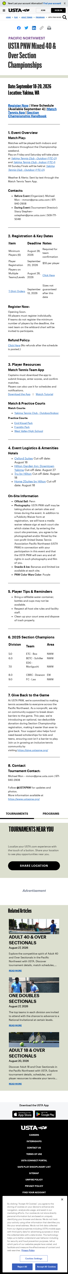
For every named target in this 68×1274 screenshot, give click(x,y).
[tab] (17, 815)
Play (16, 17)
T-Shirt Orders (17, 291)
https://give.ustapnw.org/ (32, 750)
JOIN (43, 10)
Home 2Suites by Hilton (30, 481)
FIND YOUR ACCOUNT (34, 1192)
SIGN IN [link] (58, 10)
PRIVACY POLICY (34, 1186)
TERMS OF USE (34, 1154)
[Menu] (4, 10)
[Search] (64, 17)
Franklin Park (22, 427)
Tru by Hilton (23, 473)
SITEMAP (34, 1173)
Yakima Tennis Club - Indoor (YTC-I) (34, 162)
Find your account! (52, 3)
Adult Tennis (26, 17)
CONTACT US (34, 1148)
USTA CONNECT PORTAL (34, 1160)
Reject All (22, 1267)
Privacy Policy (28, 1250)
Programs (40, 17)
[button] (65, 3)
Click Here (49, 275)
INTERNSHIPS (34, 1141)
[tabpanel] (34, 850)
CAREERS (34, 1135)
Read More (15, 970)
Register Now (18, 105)
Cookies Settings (33, 1258)
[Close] (62, 1199)
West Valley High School (28, 431)
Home (8, 17)
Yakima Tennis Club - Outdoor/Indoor (36, 413)
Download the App (19, 394)
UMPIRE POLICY (34, 1179)
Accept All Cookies (46, 1267)
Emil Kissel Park (23, 423)
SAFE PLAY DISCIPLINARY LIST (34, 1167)
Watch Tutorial (44, 394)
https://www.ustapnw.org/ (24, 799)
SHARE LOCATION (34, 866)
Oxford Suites (23, 458)
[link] (19, 28)
